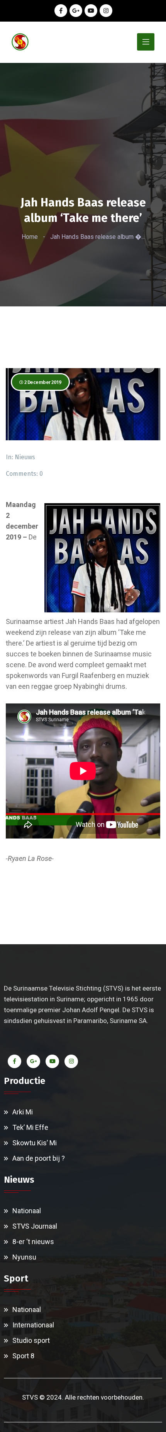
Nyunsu (24, 1257)
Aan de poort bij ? (38, 1158)
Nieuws (25, 457)
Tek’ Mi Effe (30, 1127)
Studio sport (31, 1340)
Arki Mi (22, 1112)
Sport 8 (23, 1356)
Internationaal (33, 1325)
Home (30, 236)
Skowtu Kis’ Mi (34, 1143)
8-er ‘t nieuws (33, 1242)
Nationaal (26, 1211)
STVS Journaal (34, 1226)
